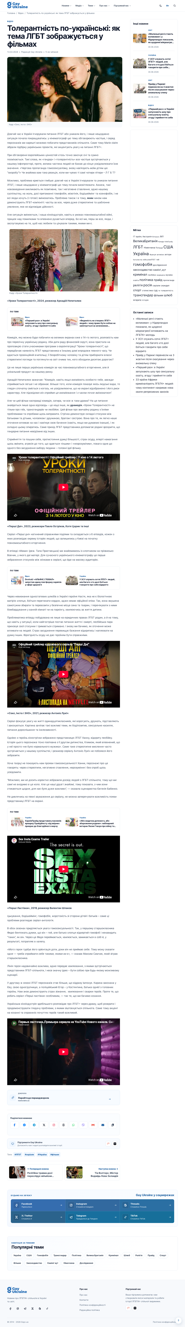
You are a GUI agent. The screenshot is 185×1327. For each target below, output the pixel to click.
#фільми (54, 1154)
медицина (161, 275)
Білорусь (155, 237)
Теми (90, 5)
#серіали (29, 1154)
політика (146, 280)
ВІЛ (161, 236)
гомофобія (142, 264)
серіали (156, 285)
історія (145, 300)
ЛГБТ (138, 247)
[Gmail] (93, 1124)
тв (159, 291)
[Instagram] (53, 1124)
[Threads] (63, 1124)
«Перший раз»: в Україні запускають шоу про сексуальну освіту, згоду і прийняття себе (161, 113)
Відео (21, 13)
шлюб (168, 295)
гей (157, 260)
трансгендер (143, 295)
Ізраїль (139, 236)
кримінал (140, 274)
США (168, 246)
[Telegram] (34, 1124)
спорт (137, 290)
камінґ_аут (159, 269)
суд (156, 290)
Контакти (83, 1300)
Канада (161, 242)
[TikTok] (47, 1308)
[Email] (102, 1124)
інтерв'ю (137, 300)
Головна (11, 13)
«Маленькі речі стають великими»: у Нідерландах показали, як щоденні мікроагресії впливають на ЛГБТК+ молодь (161, 41)
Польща (159, 248)
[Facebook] (14, 1124)
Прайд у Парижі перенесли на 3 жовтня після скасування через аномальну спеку (161, 88)
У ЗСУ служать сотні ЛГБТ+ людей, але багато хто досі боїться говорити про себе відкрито (160, 65)
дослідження (160, 265)
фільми (158, 295)
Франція (153, 255)
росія (147, 285)
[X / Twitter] (32, 1308)
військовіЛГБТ (149, 260)
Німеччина (149, 247)
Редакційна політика (89, 1310)
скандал (165, 285)
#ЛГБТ (18, 1154)
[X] (44, 1124)
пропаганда (168, 280)
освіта (136, 280)
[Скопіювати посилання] (112, 1124)
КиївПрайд (169, 242)
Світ (150, 30)
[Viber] (83, 1124)
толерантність (167, 290)
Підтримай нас (121, 5)
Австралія (147, 236)
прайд (158, 280)
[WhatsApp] (73, 1124)
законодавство (142, 269)
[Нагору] (178, 1320)
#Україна (42, 1154)
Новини (65, 5)
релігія (138, 285)
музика (169, 275)
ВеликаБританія (145, 241)
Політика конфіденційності (92, 1305)
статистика (147, 290)
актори (168, 254)
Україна (152, 55)
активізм (160, 255)
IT (134, 236)
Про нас (103, 5)
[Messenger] (24, 1124)
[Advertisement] (154, 176)
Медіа (78, 5)
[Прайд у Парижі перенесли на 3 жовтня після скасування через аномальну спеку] (139, 88)
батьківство (138, 260)
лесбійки (152, 275)
